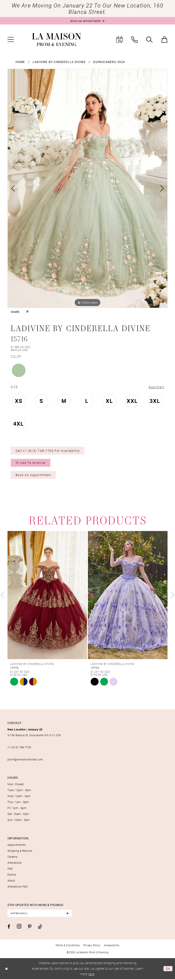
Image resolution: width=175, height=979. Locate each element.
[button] (10, 39)
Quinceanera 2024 (109, 62)
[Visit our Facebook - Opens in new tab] (8, 926)
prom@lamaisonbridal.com (25, 759)
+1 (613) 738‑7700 (19, 747)
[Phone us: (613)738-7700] (134, 39)
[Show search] (149, 39)
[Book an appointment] (119, 39)
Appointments (16, 845)
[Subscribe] (67, 913)
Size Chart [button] (156, 387)
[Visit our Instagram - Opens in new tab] (19, 926)
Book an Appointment (33, 475)
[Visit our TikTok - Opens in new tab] (40, 926)
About (11, 880)
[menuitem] (10, 39)
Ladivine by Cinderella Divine (59, 62)
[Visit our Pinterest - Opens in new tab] (29, 926)
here (91, 974)
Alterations (14, 862)
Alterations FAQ (17, 886)
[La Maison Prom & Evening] (56, 39)
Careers (12, 857)
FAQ (10, 868)
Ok (168, 968)
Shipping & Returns (19, 851)
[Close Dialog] (6, 968)
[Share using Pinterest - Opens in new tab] (27, 312)
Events (11, 874)
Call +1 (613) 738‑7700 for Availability (48, 451)
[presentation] (120, 595)
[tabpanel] (87, 188)
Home (20, 62)
